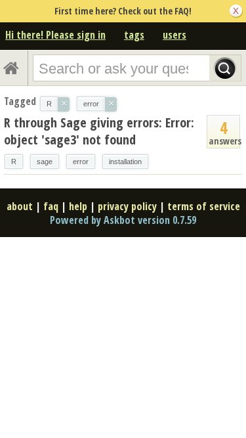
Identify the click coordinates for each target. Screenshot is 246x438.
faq (50, 206)
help (78, 206)
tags (134, 35)
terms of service (203, 206)
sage (44, 161)
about (20, 206)
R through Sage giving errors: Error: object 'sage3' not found (99, 131)
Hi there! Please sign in (55, 35)
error (81, 161)
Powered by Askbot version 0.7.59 (123, 220)
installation (125, 161)
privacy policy (127, 206)
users (174, 35)
